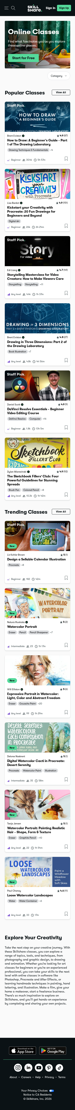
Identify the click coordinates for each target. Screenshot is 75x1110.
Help (38, 1077)
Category (56, 75)
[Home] (35, 8)
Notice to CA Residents (37, 1094)
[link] (37, 133)
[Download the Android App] (52, 1051)
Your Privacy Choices (34, 1090)
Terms (61, 1077)
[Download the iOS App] (22, 1051)
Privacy (49, 1077)
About (13, 1077)
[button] (6, 8)
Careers (26, 1077)
